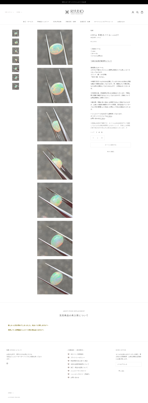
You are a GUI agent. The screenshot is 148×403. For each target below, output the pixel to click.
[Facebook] (96, 132)
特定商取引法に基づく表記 (79, 361)
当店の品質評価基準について (80, 364)
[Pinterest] (101, 132)
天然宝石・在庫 (71, 21)
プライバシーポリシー (78, 358)
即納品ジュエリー (43, 21)
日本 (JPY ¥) (8, 12)
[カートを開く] (142, 12)
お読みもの (121, 21)
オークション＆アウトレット (103, 21)
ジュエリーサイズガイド (78, 371)
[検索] (137, 12)
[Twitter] (99, 132)
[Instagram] (7, 363)
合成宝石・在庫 (85, 21)
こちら (110, 116)
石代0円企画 (57, 21)
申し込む (122, 371)
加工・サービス (28, 21)
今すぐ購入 (110, 151)
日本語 (18, 12)
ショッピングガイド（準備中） (80, 374)
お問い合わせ (75, 377)
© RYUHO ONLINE (14, 397)
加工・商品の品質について (79, 367)
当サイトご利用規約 (77, 354)
